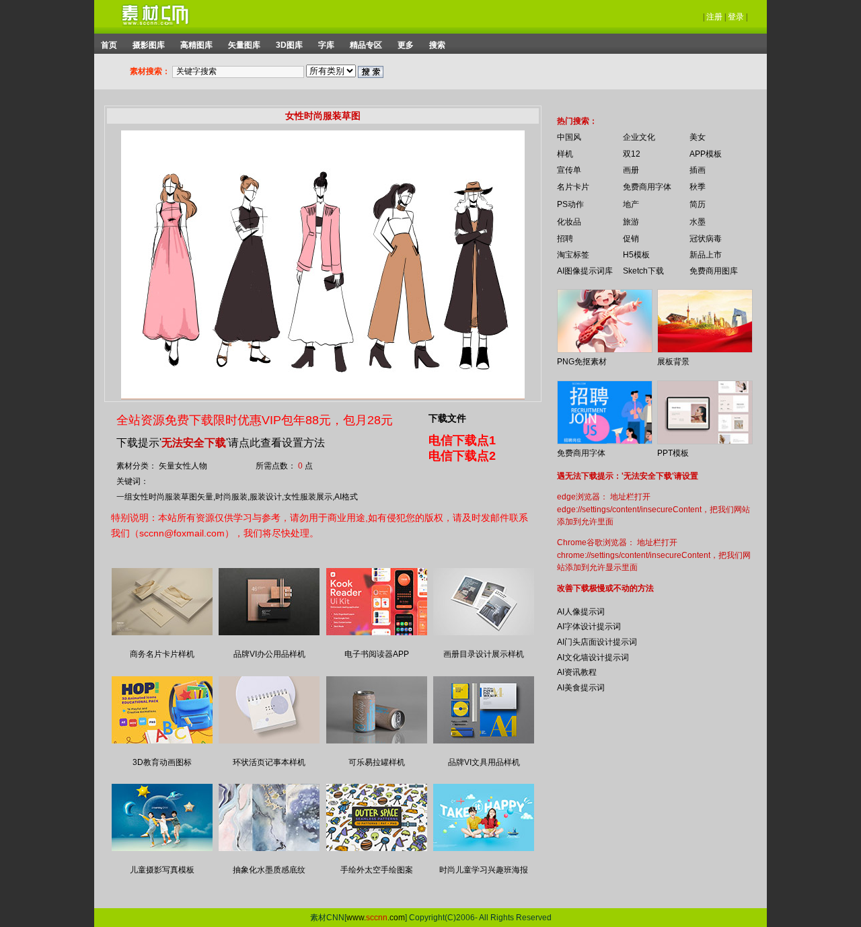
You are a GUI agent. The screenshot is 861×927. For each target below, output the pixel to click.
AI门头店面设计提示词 (597, 642)
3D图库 (289, 45)
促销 (631, 238)
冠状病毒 (705, 238)
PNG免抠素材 (582, 361)
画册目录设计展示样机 (483, 654)
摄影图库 (149, 45)
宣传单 (569, 170)
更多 (406, 45)
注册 (714, 17)
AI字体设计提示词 (589, 626)
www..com (375, 917)
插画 (697, 170)
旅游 (631, 222)
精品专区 (366, 45)
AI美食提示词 (581, 687)
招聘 (565, 238)
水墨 (697, 222)
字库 (326, 45)
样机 (565, 154)
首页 (109, 45)
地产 (631, 204)
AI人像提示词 (581, 611)
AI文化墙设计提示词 (593, 657)
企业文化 (639, 137)
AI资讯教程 (577, 672)
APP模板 (705, 154)
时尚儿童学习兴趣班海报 (483, 870)
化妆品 (569, 222)
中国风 (569, 137)
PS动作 (570, 204)
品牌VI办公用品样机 (269, 654)
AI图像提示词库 (585, 271)
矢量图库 (244, 45)
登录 (736, 17)
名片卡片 (573, 187)
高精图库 (196, 45)
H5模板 (636, 254)
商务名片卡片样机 (162, 654)
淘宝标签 (573, 254)
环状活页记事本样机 (269, 762)
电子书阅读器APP (376, 654)
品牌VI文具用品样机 (484, 762)
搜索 (437, 45)
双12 (631, 154)
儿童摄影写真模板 (162, 870)
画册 (631, 170)
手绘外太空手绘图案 (376, 870)
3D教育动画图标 (162, 762)
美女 (697, 137)
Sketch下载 (643, 271)
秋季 (697, 187)
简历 (697, 204)
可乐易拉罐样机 (376, 762)
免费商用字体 (647, 187)
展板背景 (673, 361)
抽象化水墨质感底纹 (269, 870)
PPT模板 (673, 453)
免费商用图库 (713, 271)
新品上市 (705, 254)
